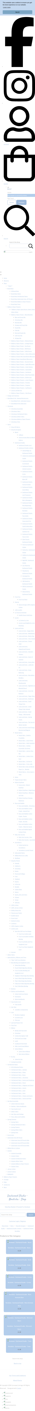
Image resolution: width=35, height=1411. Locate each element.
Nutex (16, 777)
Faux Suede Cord (16, 1002)
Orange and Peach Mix (21, 325)
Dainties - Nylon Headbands (18, 1106)
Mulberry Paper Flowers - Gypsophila (21, 369)
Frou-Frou (17, 597)
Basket (12, 202)
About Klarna (17, 1380)
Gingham (17, 879)
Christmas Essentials (17, 409)
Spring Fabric (15, 1122)
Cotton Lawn (14, 929)
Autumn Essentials (16, 1153)
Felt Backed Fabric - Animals (19, 1070)
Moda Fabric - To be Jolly (25, 764)
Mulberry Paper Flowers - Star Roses (21, 393)
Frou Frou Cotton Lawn (25, 934)
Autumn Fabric (15, 1156)
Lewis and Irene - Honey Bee (26, 662)
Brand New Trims (15, 304)
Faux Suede (18, 1004)
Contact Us (7, 1185)
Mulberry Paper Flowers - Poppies (20, 385)
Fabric (9, 424)
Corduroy (13, 923)
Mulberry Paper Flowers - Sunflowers (21, 388)
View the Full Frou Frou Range (23, 931)
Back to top (17, 1363)
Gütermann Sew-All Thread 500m (20, 1145)
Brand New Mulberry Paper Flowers (21, 302)
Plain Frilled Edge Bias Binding (23, 981)
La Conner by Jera (24, 620)
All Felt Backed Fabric (17, 1067)
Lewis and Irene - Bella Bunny (27, 633)
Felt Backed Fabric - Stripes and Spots (22, 1096)
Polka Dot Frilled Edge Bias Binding (24, 983)
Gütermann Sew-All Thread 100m (20, 1140)
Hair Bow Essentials (12, 1101)
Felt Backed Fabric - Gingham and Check (22, 1085)
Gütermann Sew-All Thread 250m (20, 1143)
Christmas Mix (19, 320)
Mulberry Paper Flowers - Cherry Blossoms (23, 354)
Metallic (17, 887)
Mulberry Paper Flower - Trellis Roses (21, 351)
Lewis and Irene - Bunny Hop (26, 636)
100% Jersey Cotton (17, 908)
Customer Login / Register (17, 1221)
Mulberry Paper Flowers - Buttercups (21, 377)
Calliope (21, 435)
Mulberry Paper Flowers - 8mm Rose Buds (22, 375)
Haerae (17, 602)
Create (19, 1388)
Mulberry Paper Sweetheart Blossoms (21, 359)
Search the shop (17, 1358)
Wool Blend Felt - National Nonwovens (17, 398)
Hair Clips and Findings (17, 1114)
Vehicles (17, 902)
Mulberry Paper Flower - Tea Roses (21, 346)
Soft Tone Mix (18, 335)
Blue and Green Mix (20, 317)
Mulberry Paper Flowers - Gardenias (21, 372)
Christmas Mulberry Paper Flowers (20, 419)
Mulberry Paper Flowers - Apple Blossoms (22, 364)
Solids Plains (18, 889)
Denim (16, 871)
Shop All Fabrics (15, 427)
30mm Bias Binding (20, 965)
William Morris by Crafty (21, 855)
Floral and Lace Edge (20, 1038)
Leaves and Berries (16, 390)
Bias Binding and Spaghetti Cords (20, 962)
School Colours (11, 1172)
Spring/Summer (11, 1119)
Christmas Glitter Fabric (17, 416)
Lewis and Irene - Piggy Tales (27, 696)
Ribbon (13, 1028)
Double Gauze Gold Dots (25, 615)
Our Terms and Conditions (17, 1375)
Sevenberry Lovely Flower (26, 850)
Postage (6, 1179)
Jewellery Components (21, 1010)
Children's (17, 866)
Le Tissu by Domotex (20, 612)
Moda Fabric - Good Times (26, 740)
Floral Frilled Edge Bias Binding (23, 968)
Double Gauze (15, 915)
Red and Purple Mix (20, 333)
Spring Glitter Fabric (16, 1130)
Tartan (16, 900)
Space (16, 892)
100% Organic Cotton (17, 926)
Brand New (10, 288)
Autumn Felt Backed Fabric (18, 1158)
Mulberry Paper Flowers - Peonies (20, 382)
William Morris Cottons (13, 1148)
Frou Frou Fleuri (23, 599)
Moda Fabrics (18, 733)
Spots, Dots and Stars (21, 895)
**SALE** (9, 286)
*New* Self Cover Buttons (18, 960)
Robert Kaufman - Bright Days (27, 790)
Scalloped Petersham (21, 1043)
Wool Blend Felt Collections (18, 403)
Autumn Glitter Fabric (17, 1161)
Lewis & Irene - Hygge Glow (26, 631)
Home (5, 278)
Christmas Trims (15, 422)
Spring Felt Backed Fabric (18, 1124)
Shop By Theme (15, 861)
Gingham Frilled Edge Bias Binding (24, 976)
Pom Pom (14, 1025)
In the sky (17, 884)
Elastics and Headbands (17, 991)
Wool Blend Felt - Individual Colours (21, 401)
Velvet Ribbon (19, 1049)
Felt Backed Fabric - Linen (18, 1091)
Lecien (17, 618)
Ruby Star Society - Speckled (27, 840)
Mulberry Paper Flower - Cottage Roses (22, 343)
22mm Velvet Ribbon (24, 1051)
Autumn (9, 1151)
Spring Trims (14, 1132)
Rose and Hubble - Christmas (27, 806)
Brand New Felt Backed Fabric (19, 296)
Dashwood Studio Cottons (26, 448)
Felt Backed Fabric (12, 1064)
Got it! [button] (17, 12)
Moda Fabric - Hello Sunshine (27, 743)
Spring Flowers (15, 1127)
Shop (5, 283)
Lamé (16, 1041)
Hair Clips (13, 1007)
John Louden (18, 610)
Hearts (17, 882)
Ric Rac (13, 1057)
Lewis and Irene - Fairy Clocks (27, 639)
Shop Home (5, 1226)
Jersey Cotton (11, 1169)
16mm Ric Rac (19, 1059)
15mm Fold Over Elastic (21, 994)
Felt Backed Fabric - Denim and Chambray (22, 1080)
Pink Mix (17, 330)
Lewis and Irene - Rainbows (26, 699)
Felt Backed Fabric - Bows (18, 1075)
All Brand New (15, 291)
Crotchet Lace (19, 1017)
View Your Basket (10, 1207)
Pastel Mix (17, 328)
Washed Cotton (15, 921)
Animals (17, 863)
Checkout (21, 202)
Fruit (16, 876)
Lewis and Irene (19, 628)
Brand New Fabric (16, 294)
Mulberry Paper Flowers (14, 307)
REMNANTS (10, 1174)
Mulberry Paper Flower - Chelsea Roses (22, 341)
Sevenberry (18, 842)
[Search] (30, 246)
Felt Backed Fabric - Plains (18, 1072)
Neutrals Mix (18, 322)
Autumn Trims (15, 1166)
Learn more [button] (7, 7)
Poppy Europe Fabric (21, 780)
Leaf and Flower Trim (17, 1023)
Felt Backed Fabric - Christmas (19, 1077)
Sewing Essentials (16, 1062)
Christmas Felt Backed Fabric (19, 414)
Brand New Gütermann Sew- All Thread (21, 299)
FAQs (5, 1182)
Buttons (13, 989)
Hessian (13, 952)
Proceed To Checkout (23, 1207)
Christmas (10, 406)
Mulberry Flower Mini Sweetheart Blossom (23, 356)
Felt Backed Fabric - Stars (18, 1093)
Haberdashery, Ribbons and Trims (16, 957)
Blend (16, 432)
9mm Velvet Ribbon (24, 1054)
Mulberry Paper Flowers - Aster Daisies (22, 367)
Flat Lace (17, 1020)
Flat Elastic (18, 996)
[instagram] (19, 103)
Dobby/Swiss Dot (16, 910)
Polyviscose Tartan (16, 913)
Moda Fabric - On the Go (25, 761)
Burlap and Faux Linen (21, 1030)
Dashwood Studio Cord (25, 445)
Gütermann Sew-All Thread (14, 1138)
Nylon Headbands (20, 999)
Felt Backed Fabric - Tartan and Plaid (21, 1098)
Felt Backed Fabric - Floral (18, 1083)
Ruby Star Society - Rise (25, 837)
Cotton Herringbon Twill (21, 1036)
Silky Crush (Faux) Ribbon (22, 1046)
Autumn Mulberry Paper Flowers (20, 1164)
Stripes (17, 897)
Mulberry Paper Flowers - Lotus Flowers (22, 380)
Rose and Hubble (19, 803)
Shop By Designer (16, 430)
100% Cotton (14, 905)
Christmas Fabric (16, 411)
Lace (12, 1012)
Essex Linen (14, 918)
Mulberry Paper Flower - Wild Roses (21, 349)
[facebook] (19, 66)
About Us (6, 281)
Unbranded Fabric (20, 853)
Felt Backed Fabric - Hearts (18, 1088)
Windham (17, 858)
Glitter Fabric (11, 955)
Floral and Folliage (20, 874)
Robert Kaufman (19, 782)
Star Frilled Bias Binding (21, 986)
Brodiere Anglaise (20, 1015)
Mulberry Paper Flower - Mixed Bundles (22, 315)
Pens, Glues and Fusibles (18, 1117)
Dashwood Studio (20, 443)
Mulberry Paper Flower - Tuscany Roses (22, 362)
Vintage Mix (18, 338)
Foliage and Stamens (13, 396)
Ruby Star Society (20, 834)
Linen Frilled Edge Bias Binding (23, 978)
